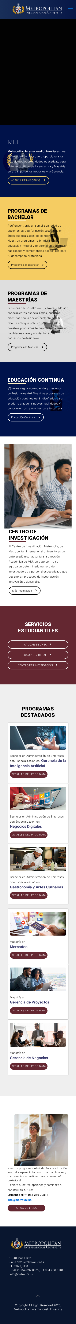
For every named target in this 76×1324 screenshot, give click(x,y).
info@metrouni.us (19, 1200)
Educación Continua (23, 417)
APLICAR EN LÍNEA (35, 644)
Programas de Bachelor (25, 264)
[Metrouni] (38, 8)
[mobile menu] (70, 8)
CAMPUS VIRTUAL (35, 654)
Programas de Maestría (24, 347)
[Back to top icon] (38, 1295)
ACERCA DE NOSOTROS (26, 180)
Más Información (22, 590)
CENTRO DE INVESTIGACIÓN (35, 665)
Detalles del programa (28, 774)
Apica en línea (26, 1207)
